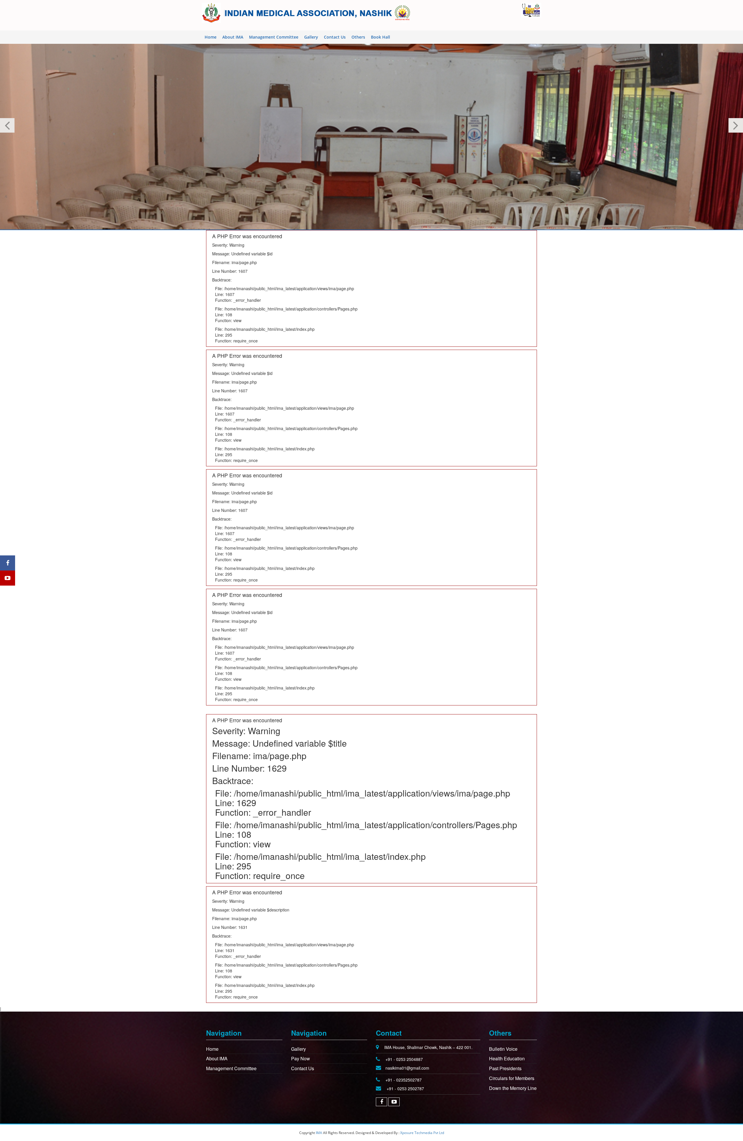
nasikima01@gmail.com (407, 1068)
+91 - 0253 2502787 (405, 1088)
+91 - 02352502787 (403, 1080)
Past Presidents (505, 1068)
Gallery (311, 37)
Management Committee (273, 37)
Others (358, 37)
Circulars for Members (511, 1078)
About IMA (232, 37)
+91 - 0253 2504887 (404, 1059)
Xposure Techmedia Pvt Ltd (422, 1132)
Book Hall (380, 37)
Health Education (507, 1058)
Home (211, 37)
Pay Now (300, 1058)
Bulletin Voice (503, 1049)
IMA (319, 1132)
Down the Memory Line (513, 1088)
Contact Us (335, 37)
